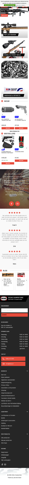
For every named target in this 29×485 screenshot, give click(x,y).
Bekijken (4, 15)
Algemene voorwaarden (8, 380)
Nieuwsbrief (5, 306)
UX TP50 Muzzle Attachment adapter (20, 120)
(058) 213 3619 (10, 359)
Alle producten (5, 438)
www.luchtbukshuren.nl (8, 396)
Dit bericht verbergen (10, 5)
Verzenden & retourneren (8, 388)
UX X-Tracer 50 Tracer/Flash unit (6, 120)
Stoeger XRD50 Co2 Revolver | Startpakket (7, 152)
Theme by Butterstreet (14, 478)
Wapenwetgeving (6, 382)
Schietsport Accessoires (8, 420)
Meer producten (14, 131)
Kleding (3, 423)
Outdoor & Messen (6, 426)
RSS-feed (4, 443)
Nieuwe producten (6, 440)
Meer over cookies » (20, 5)
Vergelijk (3, 457)
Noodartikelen (5, 428)
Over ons (3, 375)
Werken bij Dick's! (6, 401)
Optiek (3, 418)
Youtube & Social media (8, 398)
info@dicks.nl (9, 364)
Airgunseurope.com (6, 393)
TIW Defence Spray (19, 151)
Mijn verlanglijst (5, 460)
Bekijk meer (6, 288)
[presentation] (2, 114)
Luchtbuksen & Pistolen (8, 415)
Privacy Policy (5, 385)
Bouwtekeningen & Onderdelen (10, 406)
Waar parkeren (5, 377)
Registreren (4, 452)
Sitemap (3, 390)
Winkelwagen (5, 455)
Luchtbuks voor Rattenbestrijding (11, 403)
